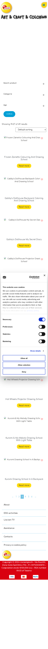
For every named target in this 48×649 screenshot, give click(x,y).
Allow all (24, 358)
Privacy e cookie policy (15, 545)
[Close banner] (44, 277)
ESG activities (11, 513)
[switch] (42, 327)
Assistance (9, 528)
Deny (24, 372)
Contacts (8, 537)
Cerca (9, 114)
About (7, 505)
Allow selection (24, 365)
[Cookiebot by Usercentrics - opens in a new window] (29, 277)
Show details (35, 351)
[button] (42, 138)
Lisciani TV (9, 520)
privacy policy (33, 311)
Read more (24, 166)
